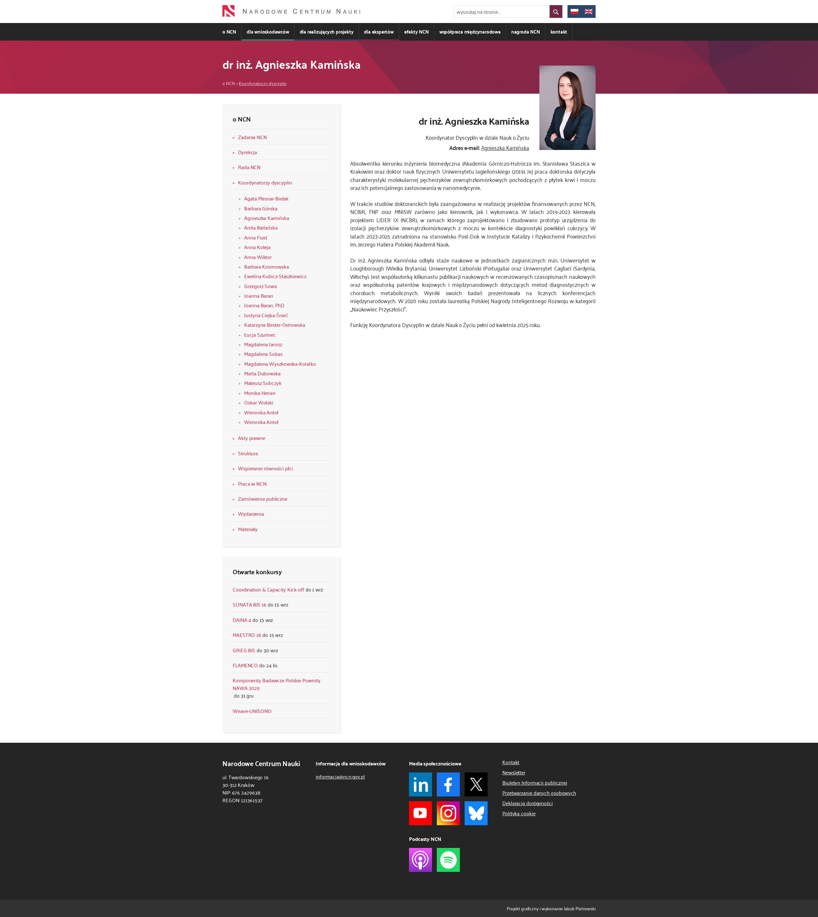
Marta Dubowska (262, 373)
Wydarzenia (251, 513)
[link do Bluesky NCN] (476, 813)
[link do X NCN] (476, 784)
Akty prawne (251, 437)
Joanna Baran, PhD (264, 305)
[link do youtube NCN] (420, 813)
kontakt (559, 31)
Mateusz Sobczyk (263, 382)
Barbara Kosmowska (266, 266)
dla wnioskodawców (268, 31)
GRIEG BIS (244, 650)
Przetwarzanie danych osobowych (539, 792)
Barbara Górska (260, 208)
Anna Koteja (257, 246)
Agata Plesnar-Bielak (266, 198)
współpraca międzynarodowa (470, 31)
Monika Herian (259, 392)
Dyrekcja (247, 151)
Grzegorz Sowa (260, 285)
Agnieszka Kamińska (266, 217)
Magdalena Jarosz (263, 344)
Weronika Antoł (261, 412)
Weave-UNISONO (252, 710)
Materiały (248, 528)
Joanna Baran (258, 295)
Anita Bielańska (261, 227)
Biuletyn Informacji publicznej (534, 782)
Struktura (248, 453)
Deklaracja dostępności (527, 802)
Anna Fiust (255, 237)
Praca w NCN (252, 483)
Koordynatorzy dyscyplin (263, 83)
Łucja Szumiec (260, 334)
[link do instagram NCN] (448, 813)
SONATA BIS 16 (249, 604)
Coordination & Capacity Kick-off (268, 589)
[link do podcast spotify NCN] (448, 860)
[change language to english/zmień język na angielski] (589, 11)
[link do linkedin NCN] (420, 784)
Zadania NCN (252, 136)
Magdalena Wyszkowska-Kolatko (280, 363)
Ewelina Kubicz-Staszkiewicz (275, 275)
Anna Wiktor (258, 256)
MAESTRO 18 (247, 634)
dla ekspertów (378, 31)
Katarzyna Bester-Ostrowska (274, 324)
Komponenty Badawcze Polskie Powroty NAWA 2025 (276, 684)
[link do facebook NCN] (448, 784)
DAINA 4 (242, 619)
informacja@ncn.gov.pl (340, 776)
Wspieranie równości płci (265, 468)
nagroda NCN (525, 31)
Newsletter (513, 772)
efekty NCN (416, 31)
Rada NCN (249, 166)
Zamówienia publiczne (262, 498)
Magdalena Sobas (263, 353)
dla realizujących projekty (327, 31)
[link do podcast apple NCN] (420, 860)
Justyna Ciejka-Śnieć (266, 314)
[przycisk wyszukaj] (556, 11)
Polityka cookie (519, 813)
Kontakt (510, 761)
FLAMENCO (245, 665)
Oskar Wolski (258, 402)
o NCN (229, 31)
